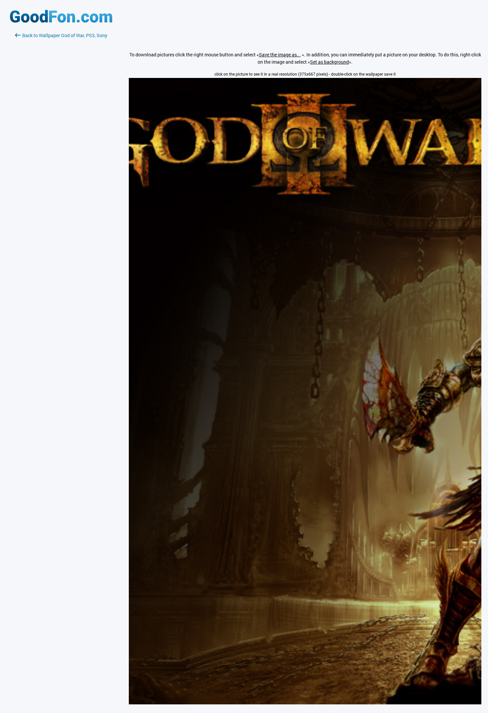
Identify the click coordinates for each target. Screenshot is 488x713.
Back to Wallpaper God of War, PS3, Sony (64, 35)
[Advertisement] (61, 117)
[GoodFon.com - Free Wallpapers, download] (61, 21)
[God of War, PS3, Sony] (305, 702)
